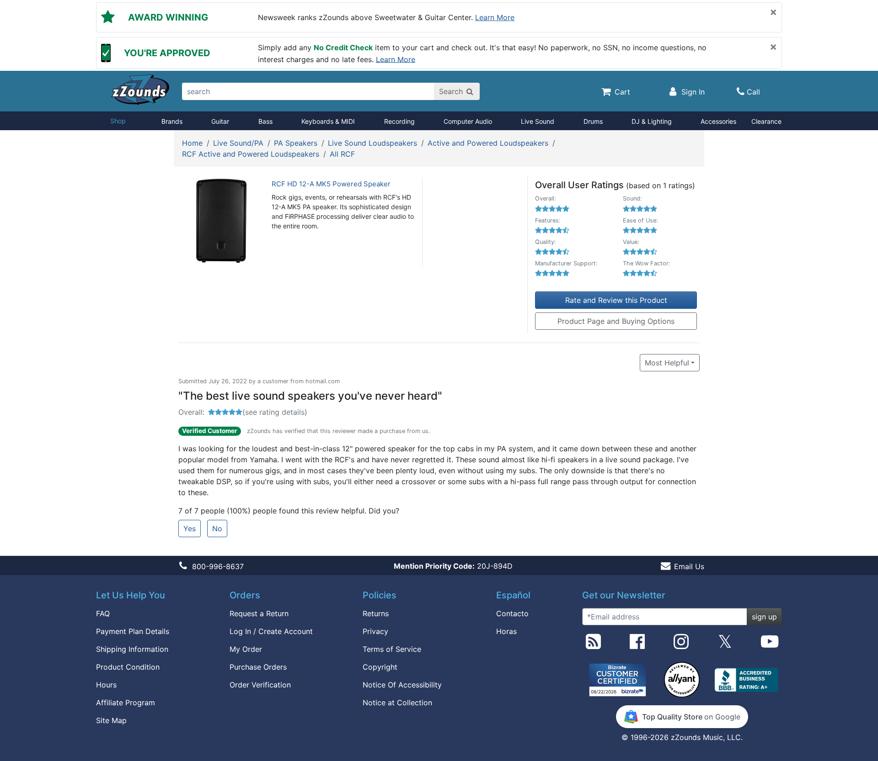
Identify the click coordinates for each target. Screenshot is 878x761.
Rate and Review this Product (616, 300)
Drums (593, 121)
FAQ (103, 613)
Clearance (766, 121)
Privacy (375, 631)
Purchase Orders (258, 666)
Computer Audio (468, 121)
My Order (246, 649)
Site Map (111, 720)
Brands (171, 121)
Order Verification (260, 684)
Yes (189, 528)
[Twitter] (725, 645)
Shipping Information (132, 649)
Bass (265, 121)
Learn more (494, 17)
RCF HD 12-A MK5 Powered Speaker (331, 184)
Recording (399, 121)
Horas (506, 631)
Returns (376, 613)
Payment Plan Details (132, 631)
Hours (106, 684)
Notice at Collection (397, 702)
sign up (764, 616)
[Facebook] (637, 645)
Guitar (220, 121)
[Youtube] (769, 645)
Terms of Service (392, 649)
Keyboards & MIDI (328, 121)
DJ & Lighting (652, 121)
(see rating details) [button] (274, 412)
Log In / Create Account (271, 631)
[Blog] (593, 645)
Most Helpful (667, 362)
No (217, 528)
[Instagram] (681, 645)
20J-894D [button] (453, 566)
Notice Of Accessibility (402, 684)
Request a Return (259, 613)
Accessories (718, 121)
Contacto (512, 613)
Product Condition (128, 666)
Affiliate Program (125, 702)
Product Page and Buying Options (616, 321)
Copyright (380, 666)
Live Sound (537, 121)
